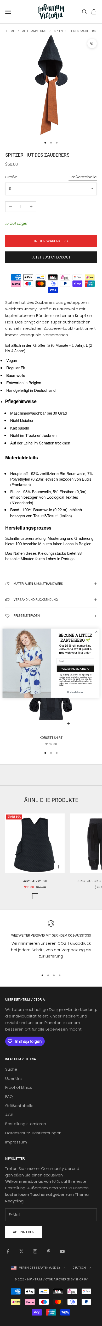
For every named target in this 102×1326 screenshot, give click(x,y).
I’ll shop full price (75, 692)
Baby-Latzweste (35, 881)
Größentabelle (83, 177)
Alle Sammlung (34, 31)
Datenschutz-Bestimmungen (33, 1133)
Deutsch (79, 1267)
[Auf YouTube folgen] (62, 1251)
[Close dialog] (96, 631)
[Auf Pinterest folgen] (48, 1251)
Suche (11, 1069)
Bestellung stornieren (25, 1123)
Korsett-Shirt (51, 738)
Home (10, 31)
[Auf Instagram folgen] (35, 1251)
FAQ (9, 1096)
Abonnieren (23, 1232)
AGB (9, 1115)
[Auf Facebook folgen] (7, 1251)
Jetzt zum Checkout (51, 257)
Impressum (16, 1142)
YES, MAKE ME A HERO (75, 668)
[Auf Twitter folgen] (21, 1251)
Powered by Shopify (72, 1279)
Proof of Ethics (18, 1087)
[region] (51, 943)
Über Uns (13, 1078)
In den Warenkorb (51, 241)
